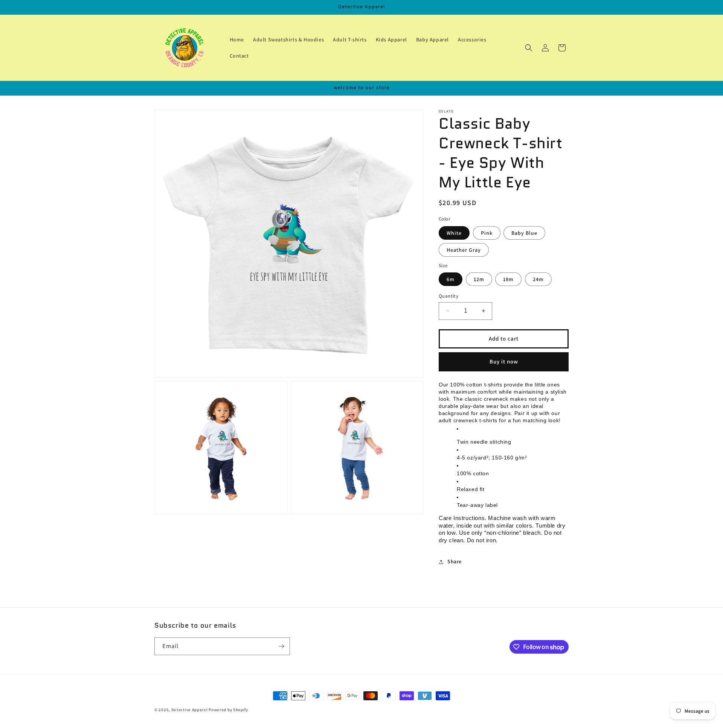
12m (479, 279)
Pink (487, 233)
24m (538, 279)
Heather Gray (464, 249)
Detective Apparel (189, 709)
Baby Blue (524, 233)
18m (508, 279)
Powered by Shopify (228, 709)
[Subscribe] (281, 646)
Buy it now (504, 361)
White (454, 233)
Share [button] (454, 561)
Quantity (448, 296)
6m (451, 279)
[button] (528, 48)
